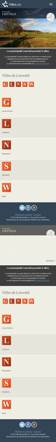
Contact (37, 214)
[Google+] (34, 207)
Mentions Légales (23, 214)
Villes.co (15, 4)
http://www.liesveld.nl (41, 64)
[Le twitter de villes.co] (22, 207)
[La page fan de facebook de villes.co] (28, 207)
